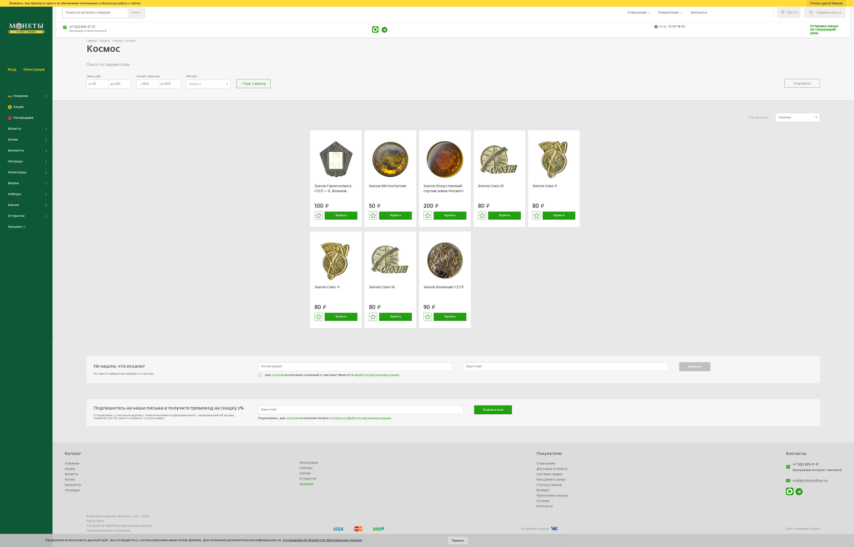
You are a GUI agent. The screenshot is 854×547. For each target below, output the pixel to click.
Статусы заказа (549, 484)
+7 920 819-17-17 (82, 27)
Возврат (543, 490)
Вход (12, 69)
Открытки (307, 478)
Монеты (71, 474)
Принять (457, 540)
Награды (72, 490)
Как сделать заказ (551, 479)
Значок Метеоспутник (387, 186)
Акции (70, 468)
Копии (70, 479)
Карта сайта (95, 520)
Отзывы (543, 501)
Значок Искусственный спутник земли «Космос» (443, 188)
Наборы (305, 468)
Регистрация (34, 69)
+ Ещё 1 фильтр (253, 83)
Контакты (699, 12)
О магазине (637, 12)
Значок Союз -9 (327, 287)
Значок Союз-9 (544, 186)
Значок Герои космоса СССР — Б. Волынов (332, 188)
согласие (278, 375)
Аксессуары (308, 462)
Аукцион (306, 484)
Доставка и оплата (551, 468)
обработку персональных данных (376, 375)
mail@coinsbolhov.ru (810, 481)
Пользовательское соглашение (109, 530)
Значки (304, 473)
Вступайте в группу (535, 528)
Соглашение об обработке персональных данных (322, 540)
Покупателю (668, 12)
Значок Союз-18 (491, 186)
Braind (815, 528)
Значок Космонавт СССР (443, 287)
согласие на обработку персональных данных (360, 418)
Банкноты (73, 484)
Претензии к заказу (552, 495)
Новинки (72, 463)
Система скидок (549, 474)
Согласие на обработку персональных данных (119, 525)
